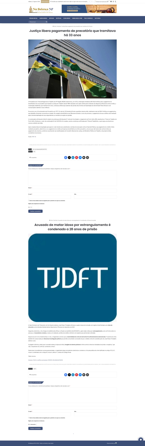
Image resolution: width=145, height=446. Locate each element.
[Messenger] (80, 157)
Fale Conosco (88, 18)
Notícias (58, 18)
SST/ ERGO (97, 18)
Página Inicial (33, 18)
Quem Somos (43, 18)
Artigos (51, 18)
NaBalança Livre (77, 18)
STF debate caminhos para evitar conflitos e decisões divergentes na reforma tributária (70, 1)
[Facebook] (65, 157)
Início (55, 26)
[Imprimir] (87, 157)
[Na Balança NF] (40, 9)
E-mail (30, 194)
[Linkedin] (72, 157)
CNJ (34, 151)
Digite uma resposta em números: (36, 203)
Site (75, 194)
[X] (69, 157)
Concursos (66, 18)
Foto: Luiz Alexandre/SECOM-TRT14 (40, 149)
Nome (30, 187)
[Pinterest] (76, 157)
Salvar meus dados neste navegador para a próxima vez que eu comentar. (47, 200)
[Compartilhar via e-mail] (83, 157)
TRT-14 (34, 136)
